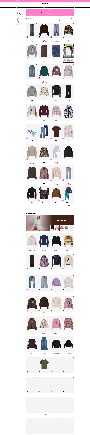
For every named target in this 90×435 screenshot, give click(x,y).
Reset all (61, 20)
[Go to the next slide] (73, 213)
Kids (21, 3)
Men (19, 3)
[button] (68, 18)
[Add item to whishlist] (36, 23)
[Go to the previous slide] (70, 213)
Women (17, 3)
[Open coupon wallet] (66, 3)
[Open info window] (73, 10)
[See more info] (32, 42)
